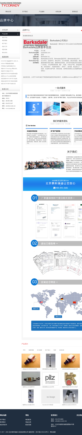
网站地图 (53, 432)
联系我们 (3, 422)
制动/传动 (4, 52)
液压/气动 (4, 37)
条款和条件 (3, 424)
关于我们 (25, 11)
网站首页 (8, 11)
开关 (24, 350)
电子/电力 (4, 43)
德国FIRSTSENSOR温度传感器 (9, 73)
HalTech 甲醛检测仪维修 (7, 63)
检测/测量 (4, 40)
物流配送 (28, 419)
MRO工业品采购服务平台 (10, 4)
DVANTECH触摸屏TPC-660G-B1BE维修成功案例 (14, 61)
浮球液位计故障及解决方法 (8, 66)
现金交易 (28, 422)
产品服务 (41, 11)
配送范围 (28, 424)
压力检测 (39, 350)
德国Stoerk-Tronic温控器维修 (8, 76)
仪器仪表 (61, 350)
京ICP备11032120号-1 (42, 432)
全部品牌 (58, 11)
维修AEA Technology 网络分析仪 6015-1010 (12, 68)
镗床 (55, 350)
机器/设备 (4, 49)
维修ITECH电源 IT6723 (7, 71)
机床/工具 (4, 46)
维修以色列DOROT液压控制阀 (9, 81)
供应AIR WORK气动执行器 (8, 83)
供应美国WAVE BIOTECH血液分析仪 (11, 78)
